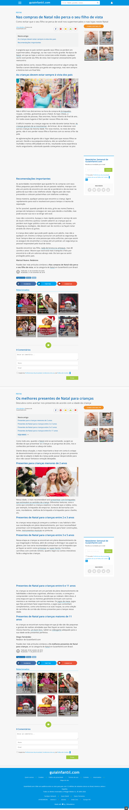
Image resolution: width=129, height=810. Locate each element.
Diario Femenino (79, 796)
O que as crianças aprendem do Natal (67, 311)
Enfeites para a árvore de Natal (45, 311)
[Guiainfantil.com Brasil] (39, 3)
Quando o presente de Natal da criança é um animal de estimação (47, 332)
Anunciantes (97, 777)
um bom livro (36, 630)
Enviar (72, 378)
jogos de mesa (64, 601)
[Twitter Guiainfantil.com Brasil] (103, 190)
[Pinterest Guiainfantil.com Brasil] (94, 190)
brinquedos (65, 111)
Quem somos (29, 777)
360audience (70, 804)
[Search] (97, 3)
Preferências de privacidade (101, 175)
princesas (42, 548)
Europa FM (86, 800)
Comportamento (44, 326)
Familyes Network (50, 796)
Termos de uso (73, 777)
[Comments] (75, 29)
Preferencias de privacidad (33, 373)
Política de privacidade (56, 777)
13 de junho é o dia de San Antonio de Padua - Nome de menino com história (91, 39)
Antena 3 (53, 800)
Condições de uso (90, 177)
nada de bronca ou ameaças (53, 248)
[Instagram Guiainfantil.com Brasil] (98, 190)
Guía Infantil (65, 796)
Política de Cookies (63, 373)
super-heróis (55, 548)
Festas (19, 12)
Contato (86, 777)
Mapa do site (64, 780)
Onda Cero (74, 800)
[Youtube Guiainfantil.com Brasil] (108, 190)
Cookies (41, 777)
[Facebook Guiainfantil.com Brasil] (89, 190)
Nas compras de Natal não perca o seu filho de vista (24, 690)
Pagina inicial (21, 278)
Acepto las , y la (44, 373)
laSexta (63, 800)
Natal (18, 55)
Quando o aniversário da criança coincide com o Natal (67, 332)
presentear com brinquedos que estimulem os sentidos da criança (45, 501)
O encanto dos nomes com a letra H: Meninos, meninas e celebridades (106, 39)
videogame (56, 630)
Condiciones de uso (48, 373)
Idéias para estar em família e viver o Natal (26, 333)
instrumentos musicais (32, 530)
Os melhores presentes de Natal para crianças (25, 311)
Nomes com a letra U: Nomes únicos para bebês (106, 56)
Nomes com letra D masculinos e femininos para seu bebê (91, 56)
